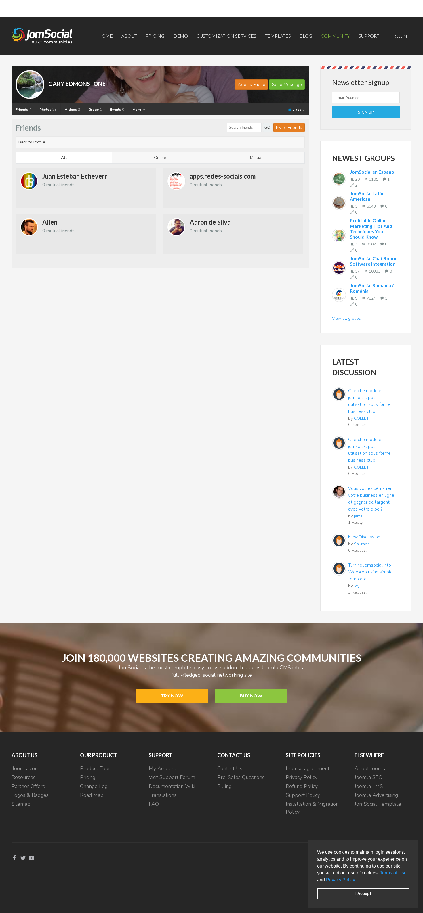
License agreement (307, 768)
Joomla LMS (369, 786)
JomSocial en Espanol (372, 171)
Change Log (94, 786)
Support (369, 36)
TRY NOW (172, 696)
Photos (47, 109)
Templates (278, 36)
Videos (72, 109)
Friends (23, 109)
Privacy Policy (340, 879)
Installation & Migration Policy (312, 808)
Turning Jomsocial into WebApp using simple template (370, 572)
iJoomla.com (25, 768)
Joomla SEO (368, 777)
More (137, 109)
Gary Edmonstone (77, 83)
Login (399, 36)
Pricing (155, 36)
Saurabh (362, 544)
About (129, 36)
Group (95, 109)
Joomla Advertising (376, 795)
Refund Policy (302, 786)
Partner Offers (28, 786)
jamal (359, 516)
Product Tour (95, 768)
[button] (358, 880)
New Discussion (364, 537)
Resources (23, 777)
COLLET (361, 418)
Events (117, 109)
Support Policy (303, 795)
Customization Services (226, 36)
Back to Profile (31, 142)
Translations (162, 795)
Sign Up (366, 112)
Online (160, 157)
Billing (224, 786)
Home (105, 36)
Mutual (256, 157)
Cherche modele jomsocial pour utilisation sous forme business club (369, 401)
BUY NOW (251, 696)
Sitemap (21, 804)
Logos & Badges (30, 795)
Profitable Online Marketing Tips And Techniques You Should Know (371, 228)
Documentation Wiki (172, 786)
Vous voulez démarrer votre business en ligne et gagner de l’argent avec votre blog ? (371, 498)
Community (335, 36)
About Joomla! (371, 768)
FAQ (154, 804)
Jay (356, 586)
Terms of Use (393, 872)
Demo (180, 36)
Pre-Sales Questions (240, 777)
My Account (162, 768)
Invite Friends (289, 127)
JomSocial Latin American (366, 196)
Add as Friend (251, 84)
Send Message (287, 84)
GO (267, 127)
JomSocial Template (378, 804)
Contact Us (229, 768)
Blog (306, 36)
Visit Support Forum (172, 777)
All (64, 157)
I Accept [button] (363, 893)
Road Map (92, 795)
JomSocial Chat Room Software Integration (373, 261)
